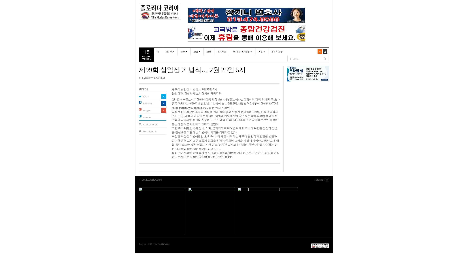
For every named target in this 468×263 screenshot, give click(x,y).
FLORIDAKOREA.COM (160, 12)
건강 (209, 51)
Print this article (149, 131)
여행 (260, 51)
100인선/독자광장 (241, 51)
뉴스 (183, 51)
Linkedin (147, 117)
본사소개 (170, 51)
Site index (320, 179)
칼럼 (196, 51)
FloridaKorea (163, 243)
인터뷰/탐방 (277, 51)
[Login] (325, 51)
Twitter (146, 96)
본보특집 (222, 51)
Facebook (147, 103)
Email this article (150, 124)
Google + (147, 110)
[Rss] (320, 51)
